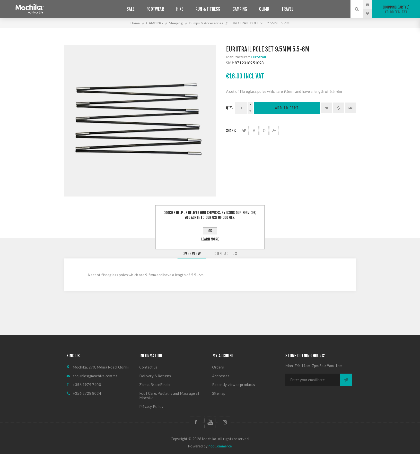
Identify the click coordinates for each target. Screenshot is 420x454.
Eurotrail (258, 57)
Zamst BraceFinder (155, 384)
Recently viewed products (233, 384)
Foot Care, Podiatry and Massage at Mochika (169, 395)
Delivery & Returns (155, 376)
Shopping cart (395, 9)
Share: (231, 130)
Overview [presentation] (192, 253)
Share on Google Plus (274, 130)
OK (210, 231)
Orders (218, 367)
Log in (371, 4)
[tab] (192, 253)
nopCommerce (220, 446)
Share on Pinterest (264, 130)
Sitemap (218, 393)
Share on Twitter (244, 130)
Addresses (220, 376)
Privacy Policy (151, 406)
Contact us (148, 367)
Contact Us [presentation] (225, 253)
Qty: (229, 107)
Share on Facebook (254, 130)
